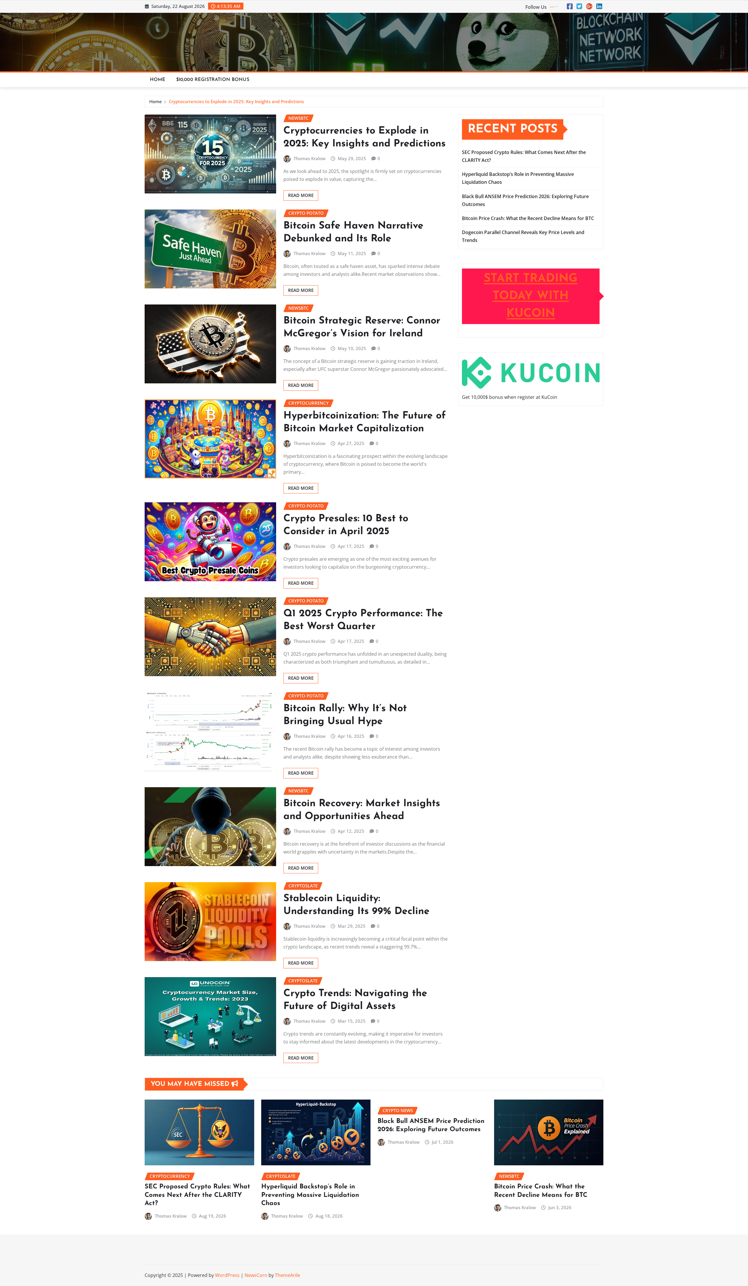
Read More (301, 195)
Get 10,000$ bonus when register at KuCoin (509, 397)
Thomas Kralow (309, 158)
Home (158, 79)
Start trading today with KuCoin (530, 296)
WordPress (227, 1275)
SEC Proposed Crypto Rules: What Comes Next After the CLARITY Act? (197, 1195)
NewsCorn (256, 1275)
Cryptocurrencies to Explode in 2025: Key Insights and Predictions (236, 101)
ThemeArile (287, 1275)
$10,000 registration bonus (212, 79)
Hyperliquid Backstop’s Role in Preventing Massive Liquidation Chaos (310, 1195)
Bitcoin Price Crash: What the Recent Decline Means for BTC (528, 218)
